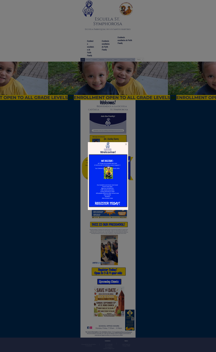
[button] (126, 144)
